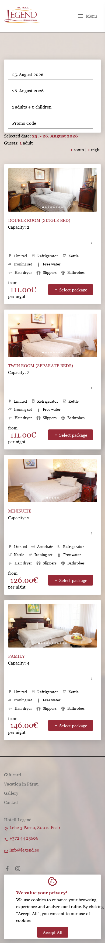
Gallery (11, 793)
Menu (87, 16)
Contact (11, 802)
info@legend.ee (24, 849)
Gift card (12, 774)
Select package (70, 290)
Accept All (52, 932)
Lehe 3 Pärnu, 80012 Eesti (34, 827)
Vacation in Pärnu (21, 783)
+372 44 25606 (23, 838)
